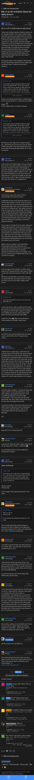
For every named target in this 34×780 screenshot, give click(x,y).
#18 (30, 618)
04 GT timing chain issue (19, 698)
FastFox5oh (9, 712)
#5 (31, 188)
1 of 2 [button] (12, 672)
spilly (7, 737)
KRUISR (10, 729)
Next (17, 672)
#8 (31, 328)
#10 (30, 384)
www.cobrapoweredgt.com (10, 665)
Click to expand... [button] (17, 95)
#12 (31, 438)
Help (30, 764)
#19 (30, 638)
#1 (31, 23)
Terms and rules (14, 764)
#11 (31, 425)
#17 (31, 584)
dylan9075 (9, 688)
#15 (30, 539)
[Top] (2, 767)
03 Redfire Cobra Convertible (22, 710)
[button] (25, 777)
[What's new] (24, 3)
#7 (31, 291)
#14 (30, 503)
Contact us (5, 764)
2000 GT (20, 723)
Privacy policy (24, 764)
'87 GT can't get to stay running (20, 736)
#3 (31, 114)
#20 (30, 652)
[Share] (28, 23)
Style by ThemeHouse (16, 773)
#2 (31, 74)
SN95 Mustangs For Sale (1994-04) (17, 719)
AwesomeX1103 (10, 699)
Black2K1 (6, 17)
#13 (30, 460)
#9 (31, 346)
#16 (30, 557)
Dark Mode (6, 761)
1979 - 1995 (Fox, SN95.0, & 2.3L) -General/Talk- (23, 745)
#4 (31, 158)
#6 (31, 264)
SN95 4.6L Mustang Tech (20, 688)
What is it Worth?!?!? (20, 725)
